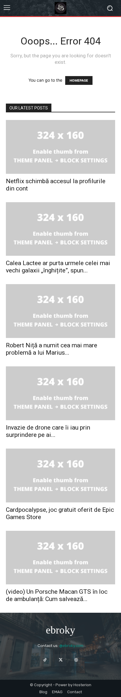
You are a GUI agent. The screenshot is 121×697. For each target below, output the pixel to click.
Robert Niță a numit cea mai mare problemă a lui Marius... (51, 349)
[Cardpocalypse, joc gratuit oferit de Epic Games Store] (60, 475)
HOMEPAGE (79, 80)
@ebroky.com (71, 645)
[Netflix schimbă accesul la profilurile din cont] (60, 147)
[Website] (76, 660)
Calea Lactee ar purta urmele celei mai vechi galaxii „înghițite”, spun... (58, 267)
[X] (60, 660)
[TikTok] (45, 660)
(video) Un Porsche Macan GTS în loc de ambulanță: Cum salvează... (56, 595)
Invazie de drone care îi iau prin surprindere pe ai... (48, 431)
